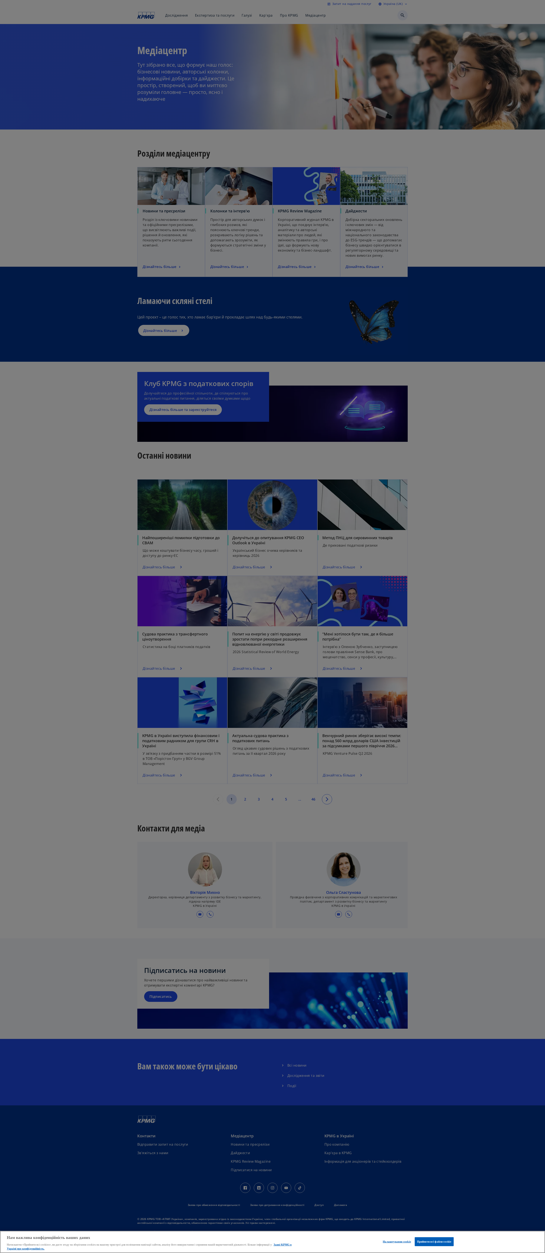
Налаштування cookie (397, 1241)
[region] (272, 1242)
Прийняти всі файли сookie (434, 1241)
